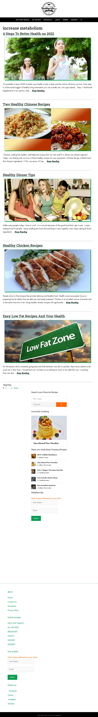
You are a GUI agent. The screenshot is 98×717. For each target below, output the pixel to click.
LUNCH (57, 20)
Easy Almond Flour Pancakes (47, 462)
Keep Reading (38, 90)
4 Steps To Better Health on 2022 (28, 33)
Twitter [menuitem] (10, 695)
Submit (36, 518)
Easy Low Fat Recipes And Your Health (34, 316)
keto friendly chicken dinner (47, 478)
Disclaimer (12, 606)
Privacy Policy (13, 610)
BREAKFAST (48, 20)
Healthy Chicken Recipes (23, 245)
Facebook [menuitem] (12, 691)
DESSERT (74, 20)
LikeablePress (58, 715)
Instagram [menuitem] (12, 699)
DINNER (65, 20)
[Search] (61, 404)
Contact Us (12, 602)
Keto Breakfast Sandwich (46, 485)
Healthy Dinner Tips (19, 175)
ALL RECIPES (36, 20)
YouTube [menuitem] (11, 703)
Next (17, 388)
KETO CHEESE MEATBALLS (47, 455)
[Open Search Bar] (81, 19)
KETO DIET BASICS (22, 20)
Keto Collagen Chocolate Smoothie (50, 470)
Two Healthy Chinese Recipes (26, 104)
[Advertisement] (49, 536)
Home (10, 597)
